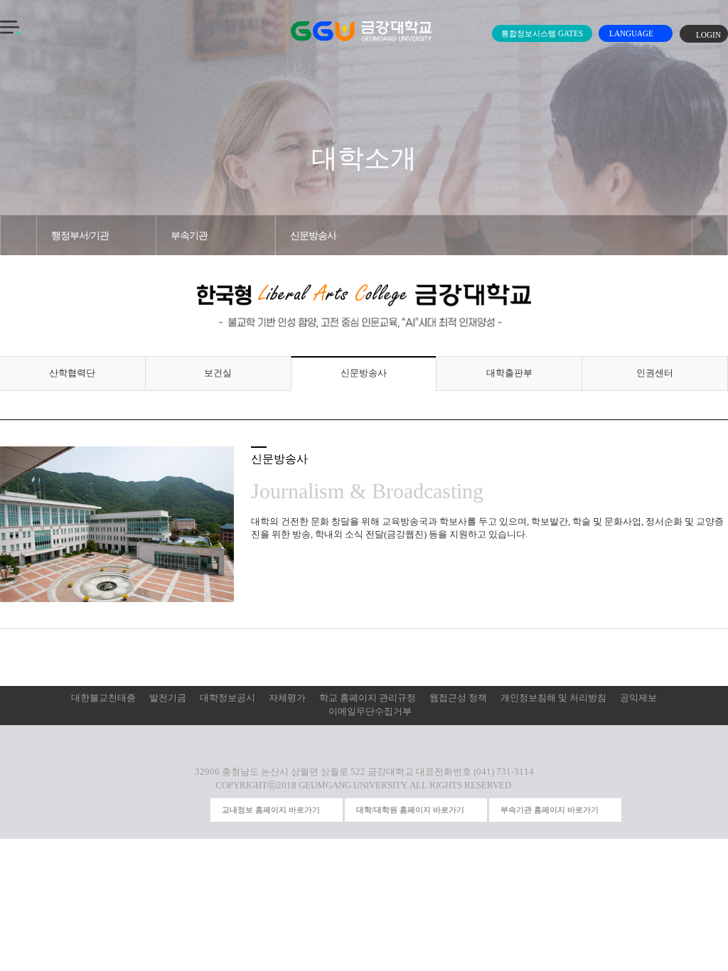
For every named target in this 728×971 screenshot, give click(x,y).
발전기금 (167, 698)
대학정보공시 (227, 698)
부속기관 (189, 235)
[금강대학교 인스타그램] (117, 809)
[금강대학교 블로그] (195, 809)
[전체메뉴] (9, 28)
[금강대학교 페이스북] (169, 809)
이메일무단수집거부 (370, 712)
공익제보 (638, 698)
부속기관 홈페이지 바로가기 (549, 809)
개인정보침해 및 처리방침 (553, 698)
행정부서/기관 (80, 235)
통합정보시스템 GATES (542, 33)
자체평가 (287, 698)
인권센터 (654, 373)
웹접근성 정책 (458, 698)
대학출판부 (509, 373)
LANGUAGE (632, 33)
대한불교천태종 (103, 698)
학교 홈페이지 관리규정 (367, 698)
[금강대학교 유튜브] (143, 809)
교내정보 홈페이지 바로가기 (271, 809)
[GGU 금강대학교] (361, 31)
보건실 (218, 373)
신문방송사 (313, 235)
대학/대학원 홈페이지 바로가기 (410, 809)
